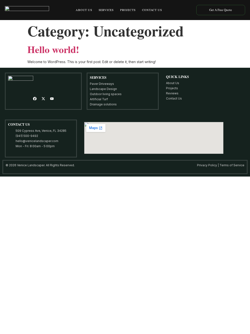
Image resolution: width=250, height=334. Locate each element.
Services (106, 10)
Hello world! (53, 49)
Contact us (152, 10)
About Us (84, 10)
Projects (127, 10)
